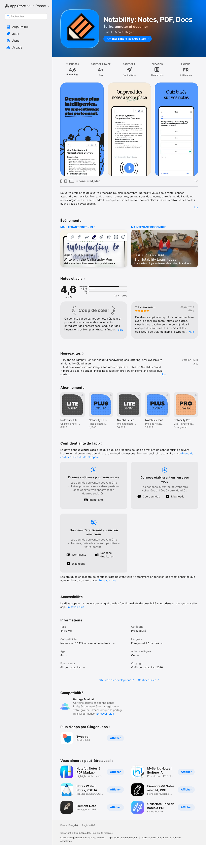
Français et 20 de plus (145, 643)
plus (195, 207)
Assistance (66, 841)
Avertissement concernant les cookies (161, 838)
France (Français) (69, 825)
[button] (26, 27)
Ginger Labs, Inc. (70, 667)
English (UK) (88, 825)
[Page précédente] (56, 69)
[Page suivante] (202, 69)
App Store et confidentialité (123, 838)
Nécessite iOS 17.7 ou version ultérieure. (85, 643)
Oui (133, 655)
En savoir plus (107, 580)
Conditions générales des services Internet (82, 838)
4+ (62, 655)
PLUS (120, 329)
